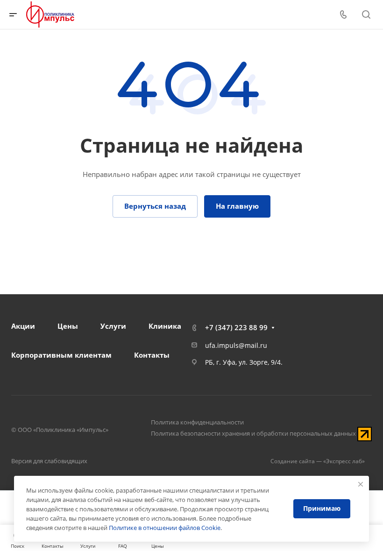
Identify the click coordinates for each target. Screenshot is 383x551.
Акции (23, 326)
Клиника (165, 326)
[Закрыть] (360, 484)
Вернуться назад (155, 206)
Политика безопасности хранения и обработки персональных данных (253, 433)
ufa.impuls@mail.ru (236, 345)
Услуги (113, 326)
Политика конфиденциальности (197, 422)
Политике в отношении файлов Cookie (164, 527)
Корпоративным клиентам (61, 355)
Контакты (152, 355)
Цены (67, 326)
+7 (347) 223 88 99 (236, 327)
